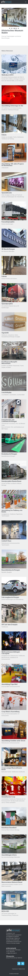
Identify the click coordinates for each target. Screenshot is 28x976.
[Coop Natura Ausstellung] (14, 700)
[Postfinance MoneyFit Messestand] (14, 350)
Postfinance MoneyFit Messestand (9, 362)
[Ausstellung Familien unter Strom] (14, 729)
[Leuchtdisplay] (14, 381)
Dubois (4, 135)
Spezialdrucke (7, 193)
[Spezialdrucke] (14, 181)
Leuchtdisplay (6, 392)
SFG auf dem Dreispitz (10, 625)
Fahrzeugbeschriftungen (10, 597)
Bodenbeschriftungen (9, 454)
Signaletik (5, 333)
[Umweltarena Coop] (14, 785)
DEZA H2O (5, 911)
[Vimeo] (19, 963)
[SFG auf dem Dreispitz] (14, 613)
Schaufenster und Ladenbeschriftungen (9, 420)
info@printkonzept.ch (11, 953)
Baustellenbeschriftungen (11, 570)
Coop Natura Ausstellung (10, 712)
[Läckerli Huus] (14, 529)
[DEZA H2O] (14, 900)
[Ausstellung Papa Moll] (14, 673)
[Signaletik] (14, 321)
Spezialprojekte (7, 304)
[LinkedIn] (22, 963)
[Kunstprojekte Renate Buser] (14, 470)
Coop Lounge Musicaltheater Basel (12, 768)
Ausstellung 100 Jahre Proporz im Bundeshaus (13, 164)
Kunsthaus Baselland (9, 828)
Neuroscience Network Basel (12, 882)
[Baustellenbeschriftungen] (14, 559)
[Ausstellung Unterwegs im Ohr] (14, 94)
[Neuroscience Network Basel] (14, 871)
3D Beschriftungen (8, 249)
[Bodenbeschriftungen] (14, 443)
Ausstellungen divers (9, 855)
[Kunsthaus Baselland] (14, 816)
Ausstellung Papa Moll (9, 684)
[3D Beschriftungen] (14, 238)
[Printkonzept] (6, 2)
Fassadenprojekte (8, 222)
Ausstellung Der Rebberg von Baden (12, 511)
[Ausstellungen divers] (14, 844)
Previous (3, 17)
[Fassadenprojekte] (14, 210)
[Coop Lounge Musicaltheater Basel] (14, 756)
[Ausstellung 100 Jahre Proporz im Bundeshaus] (14, 152)
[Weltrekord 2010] (14, 64)
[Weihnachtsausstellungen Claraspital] (14, 640)
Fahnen (4, 276)
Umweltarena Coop (8, 797)
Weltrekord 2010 (7, 75)
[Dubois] (14, 123)
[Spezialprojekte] (14, 292)
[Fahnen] (14, 265)
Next (24, 17)
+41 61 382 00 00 (10, 951)
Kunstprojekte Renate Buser (11, 481)
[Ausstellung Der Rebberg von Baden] (14, 499)
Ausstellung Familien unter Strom (13, 741)
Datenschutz (22, 969)
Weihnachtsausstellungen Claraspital (11, 652)
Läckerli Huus (6, 541)
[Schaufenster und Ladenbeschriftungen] (14, 408)
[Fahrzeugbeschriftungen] (14, 586)
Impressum (15, 969)
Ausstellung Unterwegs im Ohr (12, 106)
